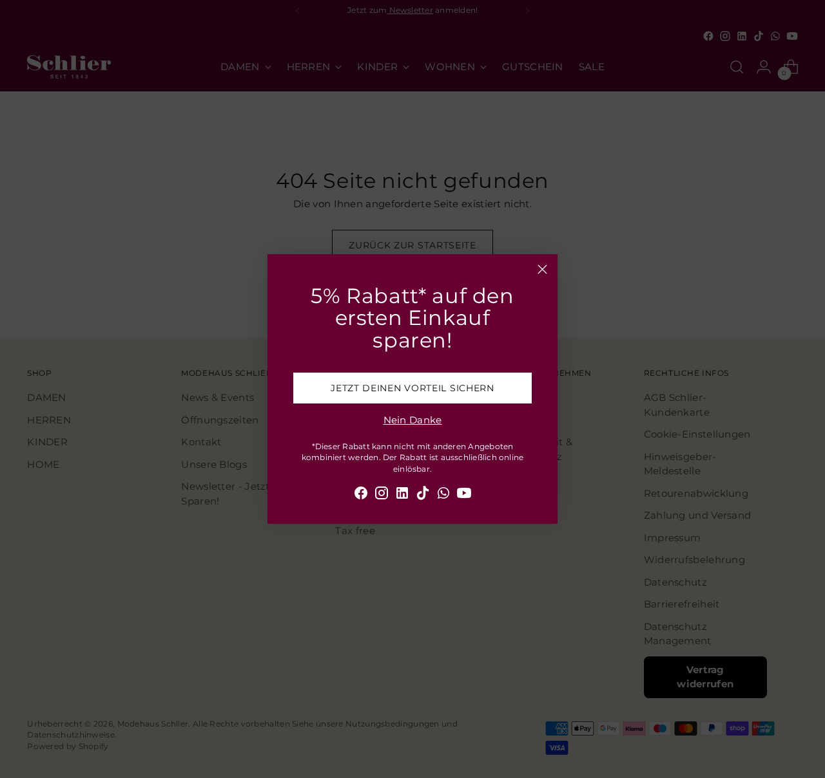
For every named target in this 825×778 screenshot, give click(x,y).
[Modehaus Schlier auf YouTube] (464, 495)
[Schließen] (542, 269)
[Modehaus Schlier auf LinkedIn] (402, 495)
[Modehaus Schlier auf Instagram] (381, 495)
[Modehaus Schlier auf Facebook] (361, 495)
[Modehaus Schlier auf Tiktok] (423, 495)
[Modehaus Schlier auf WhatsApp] (443, 495)
